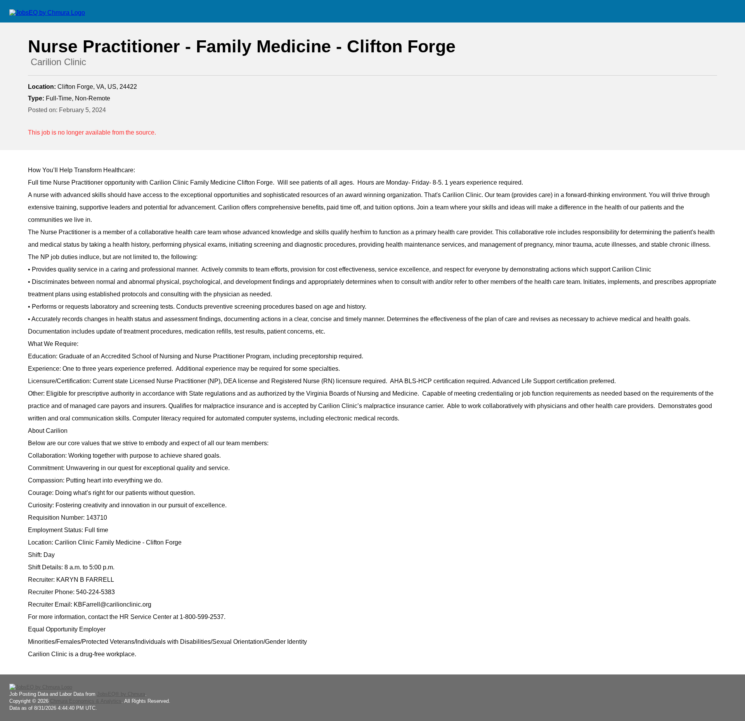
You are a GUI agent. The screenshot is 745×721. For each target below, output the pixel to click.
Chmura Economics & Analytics (85, 701)
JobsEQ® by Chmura (121, 694)
